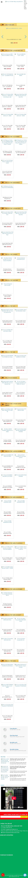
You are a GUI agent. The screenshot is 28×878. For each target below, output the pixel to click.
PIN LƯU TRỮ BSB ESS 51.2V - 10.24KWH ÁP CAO (7, 86)
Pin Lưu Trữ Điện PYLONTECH (13, 543)
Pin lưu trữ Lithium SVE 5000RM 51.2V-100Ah (20, 367)
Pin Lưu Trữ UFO (10, 306)
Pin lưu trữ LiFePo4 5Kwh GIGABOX (20, 487)
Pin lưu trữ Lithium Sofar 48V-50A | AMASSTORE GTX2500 (21, 441)
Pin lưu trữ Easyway (11, 280)
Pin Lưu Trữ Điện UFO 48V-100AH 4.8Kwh (7, 341)
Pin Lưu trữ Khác (10, 661)
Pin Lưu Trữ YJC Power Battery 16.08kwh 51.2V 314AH (7, 172)
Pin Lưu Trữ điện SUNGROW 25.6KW (7, 533)
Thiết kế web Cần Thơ (15, 876)
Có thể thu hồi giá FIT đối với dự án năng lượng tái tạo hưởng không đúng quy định (18, 767)
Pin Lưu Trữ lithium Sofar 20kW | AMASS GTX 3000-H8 (7, 421)
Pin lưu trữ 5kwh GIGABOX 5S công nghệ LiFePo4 (21, 467)
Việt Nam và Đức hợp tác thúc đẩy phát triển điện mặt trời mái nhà (17, 759)
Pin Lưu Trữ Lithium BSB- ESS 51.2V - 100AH (7, 126)
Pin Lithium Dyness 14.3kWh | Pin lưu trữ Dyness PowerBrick (7, 270)
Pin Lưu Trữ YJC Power (12, 136)
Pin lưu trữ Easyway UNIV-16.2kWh (7, 295)
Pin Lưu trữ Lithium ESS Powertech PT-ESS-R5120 (21, 696)
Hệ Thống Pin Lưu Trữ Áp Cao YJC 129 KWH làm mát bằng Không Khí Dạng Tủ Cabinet (20, 152)
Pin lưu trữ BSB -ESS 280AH (20, 86)
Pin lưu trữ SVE (10, 352)
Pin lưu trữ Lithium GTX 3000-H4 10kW (21, 421)
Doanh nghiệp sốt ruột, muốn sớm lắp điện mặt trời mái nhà (18, 775)
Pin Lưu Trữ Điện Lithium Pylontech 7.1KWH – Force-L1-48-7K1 (21, 558)
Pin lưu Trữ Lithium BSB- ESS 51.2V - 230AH (21, 126)
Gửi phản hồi (24, 816)
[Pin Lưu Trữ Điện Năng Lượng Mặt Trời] (14, 1)
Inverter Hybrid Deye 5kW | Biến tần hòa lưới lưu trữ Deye (7, 244)
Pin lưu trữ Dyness (11, 254)
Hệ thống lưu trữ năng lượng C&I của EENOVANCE (7, 198)
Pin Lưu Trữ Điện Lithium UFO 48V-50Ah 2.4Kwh (21, 321)
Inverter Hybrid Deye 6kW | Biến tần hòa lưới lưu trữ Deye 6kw (20, 106)
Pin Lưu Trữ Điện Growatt (13, 615)
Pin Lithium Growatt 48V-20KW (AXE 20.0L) (7, 630)
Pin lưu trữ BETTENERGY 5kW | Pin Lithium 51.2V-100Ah (7, 696)
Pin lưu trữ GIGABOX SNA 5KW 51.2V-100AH (7, 487)
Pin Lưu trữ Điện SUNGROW (13, 497)
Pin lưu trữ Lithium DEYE (13, 208)
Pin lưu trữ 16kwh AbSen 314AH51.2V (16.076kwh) (7, 676)
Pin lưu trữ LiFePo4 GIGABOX (14, 451)
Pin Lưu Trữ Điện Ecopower (13, 589)
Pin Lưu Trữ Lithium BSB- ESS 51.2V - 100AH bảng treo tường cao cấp (7, 106)
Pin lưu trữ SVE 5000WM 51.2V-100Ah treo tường (7, 367)
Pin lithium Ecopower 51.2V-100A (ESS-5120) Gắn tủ (7, 604)
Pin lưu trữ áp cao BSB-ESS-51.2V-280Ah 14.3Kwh (7, 66)
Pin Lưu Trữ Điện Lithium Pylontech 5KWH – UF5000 (7, 578)
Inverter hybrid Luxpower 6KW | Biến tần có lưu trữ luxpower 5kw (7, 393)
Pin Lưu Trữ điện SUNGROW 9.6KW (21, 512)
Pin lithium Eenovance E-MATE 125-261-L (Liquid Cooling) (21, 676)
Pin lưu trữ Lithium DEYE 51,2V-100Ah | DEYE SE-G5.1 (7, 224)
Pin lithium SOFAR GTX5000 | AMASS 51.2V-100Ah (7, 441)
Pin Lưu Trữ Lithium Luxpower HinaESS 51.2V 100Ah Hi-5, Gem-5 (20, 393)
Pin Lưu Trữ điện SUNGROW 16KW (7, 512)
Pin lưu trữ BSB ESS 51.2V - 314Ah (14, 39)
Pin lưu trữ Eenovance (12, 182)
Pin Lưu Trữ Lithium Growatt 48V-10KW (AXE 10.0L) (21, 630)
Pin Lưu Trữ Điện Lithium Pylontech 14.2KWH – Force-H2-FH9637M (7, 558)
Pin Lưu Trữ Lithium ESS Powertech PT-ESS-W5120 (7, 716)
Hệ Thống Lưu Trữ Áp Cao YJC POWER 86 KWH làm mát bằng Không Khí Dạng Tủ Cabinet (7, 152)
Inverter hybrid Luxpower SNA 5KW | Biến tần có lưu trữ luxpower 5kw (7, 321)
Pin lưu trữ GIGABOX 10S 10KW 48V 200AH (7, 467)
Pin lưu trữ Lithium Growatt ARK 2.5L (20, 650)
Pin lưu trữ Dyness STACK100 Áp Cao (21, 270)
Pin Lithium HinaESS (11, 378)
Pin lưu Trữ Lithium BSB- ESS (14, 50)
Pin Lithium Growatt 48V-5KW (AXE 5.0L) (7, 650)
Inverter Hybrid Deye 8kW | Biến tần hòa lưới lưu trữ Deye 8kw (20, 224)
